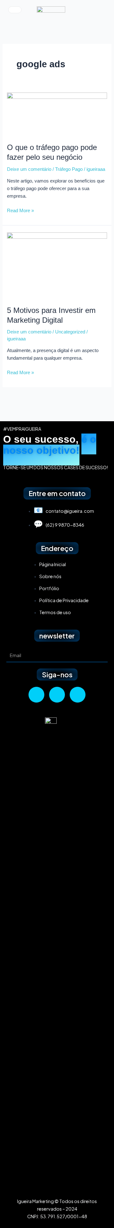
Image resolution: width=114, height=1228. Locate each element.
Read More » (20, 210)
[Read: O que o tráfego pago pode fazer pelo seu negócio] (57, 114)
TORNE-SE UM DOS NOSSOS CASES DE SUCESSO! (55, 467)
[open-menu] (15, 9)
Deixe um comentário (29, 169)
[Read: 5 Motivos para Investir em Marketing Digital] (57, 265)
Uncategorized (70, 331)
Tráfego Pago (69, 169)
